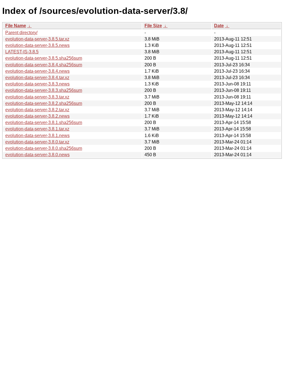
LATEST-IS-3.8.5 (22, 51)
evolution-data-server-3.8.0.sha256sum (43, 148)
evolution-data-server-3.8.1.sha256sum (43, 122)
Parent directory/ (21, 32)
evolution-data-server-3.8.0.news (37, 154)
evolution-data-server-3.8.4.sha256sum (43, 64)
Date (219, 25)
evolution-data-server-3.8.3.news (37, 84)
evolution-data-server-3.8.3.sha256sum (43, 90)
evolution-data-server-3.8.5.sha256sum (43, 58)
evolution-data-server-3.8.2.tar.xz (37, 109)
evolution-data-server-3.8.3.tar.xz (37, 97)
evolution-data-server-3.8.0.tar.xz (37, 142)
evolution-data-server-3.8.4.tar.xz (37, 77)
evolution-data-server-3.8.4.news (37, 71)
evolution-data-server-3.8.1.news (37, 135)
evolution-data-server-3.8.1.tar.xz (37, 129)
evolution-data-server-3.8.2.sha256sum (43, 103)
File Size (153, 25)
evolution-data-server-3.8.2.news (37, 116)
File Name (15, 25)
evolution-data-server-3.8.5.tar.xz (37, 39)
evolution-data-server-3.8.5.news (37, 45)
